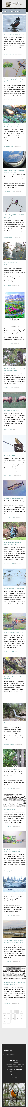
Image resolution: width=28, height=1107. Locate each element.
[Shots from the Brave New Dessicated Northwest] (14, 114)
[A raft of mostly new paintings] (14, 488)
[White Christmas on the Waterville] (14, 577)
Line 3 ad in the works (11, 809)
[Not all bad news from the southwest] (14, 712)
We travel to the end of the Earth (14, 34)
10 (5, 1018)
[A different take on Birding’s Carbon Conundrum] (14, 531)
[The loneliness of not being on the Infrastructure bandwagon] (14, 929)
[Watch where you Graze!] (14, 400)
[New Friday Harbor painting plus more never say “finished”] (14, 839)
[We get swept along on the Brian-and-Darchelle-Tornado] (14, 357)
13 (17, 1018)
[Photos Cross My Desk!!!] (14, 758)
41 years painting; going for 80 (13, 632)
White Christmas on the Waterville (14, 588)
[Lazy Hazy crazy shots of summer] (14, 884)
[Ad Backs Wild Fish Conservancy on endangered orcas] (14, 973)
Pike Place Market (15, 1072)
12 (13, 1018)
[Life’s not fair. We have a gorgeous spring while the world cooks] (14, 251)
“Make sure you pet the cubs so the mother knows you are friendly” (14, 215)
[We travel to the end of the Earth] (14, 23)
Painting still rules (10, 324)
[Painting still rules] (14, 306)
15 (5, 1022)
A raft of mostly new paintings (13, 498)
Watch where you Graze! (11, 410)
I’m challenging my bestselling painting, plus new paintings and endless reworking (14, 80)
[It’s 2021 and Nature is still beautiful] (14, 665)
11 (9, 1018)
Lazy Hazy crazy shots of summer (14, 894)
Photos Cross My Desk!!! (12, 769)
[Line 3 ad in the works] (14, 800)
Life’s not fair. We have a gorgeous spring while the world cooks (14, 263)
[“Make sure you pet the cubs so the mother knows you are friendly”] (14, 204)
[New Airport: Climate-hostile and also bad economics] (14, 159)
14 (21, 1018)
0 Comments (18, 54)
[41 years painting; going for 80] (14, 621)
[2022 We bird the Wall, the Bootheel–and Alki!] (14, 443)
